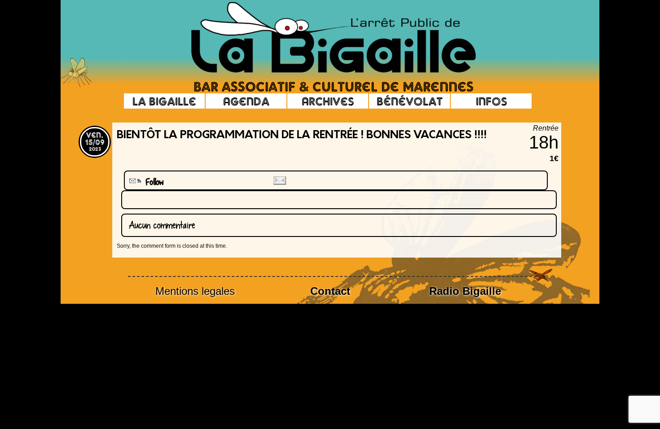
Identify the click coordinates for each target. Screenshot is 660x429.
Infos (491, 101)
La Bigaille (164, 101)
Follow (151, 182)
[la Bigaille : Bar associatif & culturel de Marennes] (321, 38)
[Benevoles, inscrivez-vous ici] (76, 85)
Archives (328, 101)
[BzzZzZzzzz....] (512, 25)
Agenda (246, 101)
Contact (330, 291)
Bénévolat (410, 101)
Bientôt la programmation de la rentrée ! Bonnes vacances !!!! (302, 135)
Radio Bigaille (465, 291)
